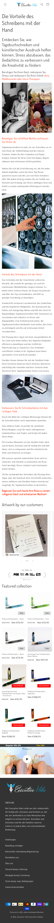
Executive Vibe (22, 917)
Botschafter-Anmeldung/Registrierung (22, 851)
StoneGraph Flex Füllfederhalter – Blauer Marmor (39, 655)
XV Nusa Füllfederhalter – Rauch (13, 654)
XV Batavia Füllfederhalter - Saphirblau (37, 692)
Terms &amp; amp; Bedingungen (19, 881)
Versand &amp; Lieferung (16, 869)
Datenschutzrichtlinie (14, 887)
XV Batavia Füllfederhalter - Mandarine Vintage (37, 732)
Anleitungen (10, 839)
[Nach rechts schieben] (33, 561)
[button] (5, 4)
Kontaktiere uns (12, 857)
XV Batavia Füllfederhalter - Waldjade (11, 732)
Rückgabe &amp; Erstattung (17, 875)
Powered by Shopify (35, 917)
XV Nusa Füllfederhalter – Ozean (13, 619)
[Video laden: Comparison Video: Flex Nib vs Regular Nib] (27, 759)
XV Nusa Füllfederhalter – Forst (38, 619)
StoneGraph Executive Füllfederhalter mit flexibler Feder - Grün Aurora (13, 693)
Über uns (9, 863)
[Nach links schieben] (21, 561)
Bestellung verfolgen (14, 846)
